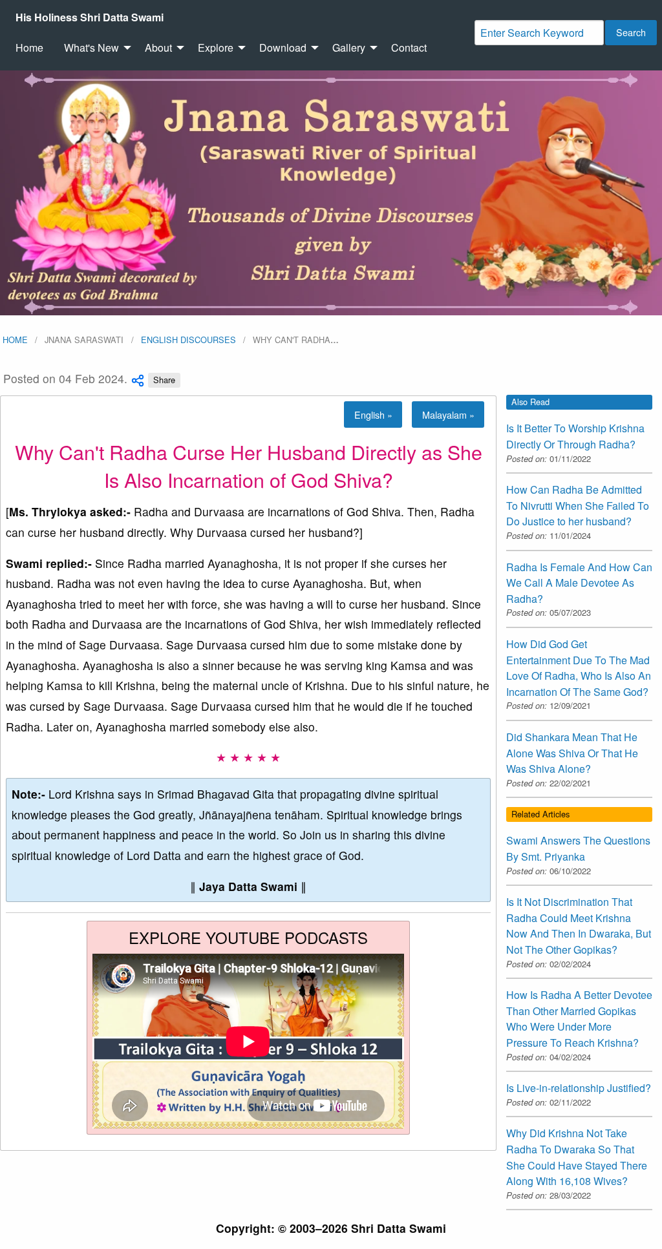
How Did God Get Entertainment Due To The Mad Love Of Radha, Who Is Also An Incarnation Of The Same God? (578, 667)
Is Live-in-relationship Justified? (578, 1087)
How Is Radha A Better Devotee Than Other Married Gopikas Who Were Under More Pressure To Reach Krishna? (579, 1018)
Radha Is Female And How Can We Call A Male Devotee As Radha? (579, 583)
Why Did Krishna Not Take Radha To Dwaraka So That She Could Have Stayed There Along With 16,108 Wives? (576, 1157)
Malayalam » (448, 414)
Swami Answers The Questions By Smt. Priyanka (578, 848)
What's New (91, 47)
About (158, 47)
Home (29, 47)
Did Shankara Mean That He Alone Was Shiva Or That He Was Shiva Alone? (572, 752)
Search (631, 32)
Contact (409, 47)
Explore (215, 47)
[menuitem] (89, 17)
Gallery (348, 47)
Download (282, 47)
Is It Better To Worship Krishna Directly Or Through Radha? (575, 436)
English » (373, 414)
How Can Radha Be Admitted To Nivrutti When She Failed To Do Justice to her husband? (577, 505)
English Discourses (188, 339)
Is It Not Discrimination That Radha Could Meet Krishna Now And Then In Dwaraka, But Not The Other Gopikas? (578, 925)
